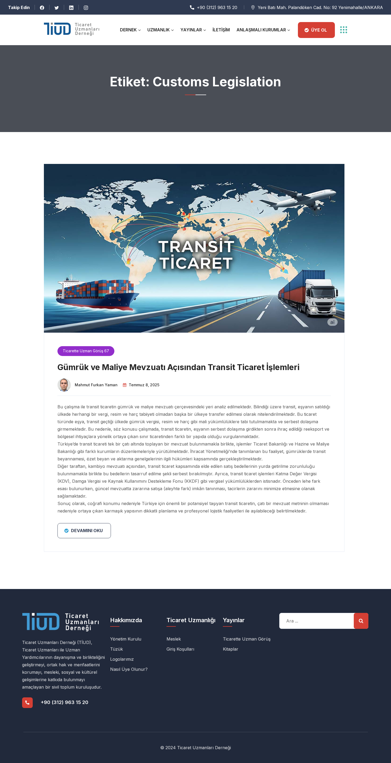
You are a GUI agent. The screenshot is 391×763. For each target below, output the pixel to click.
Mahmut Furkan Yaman (96, 385)
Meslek (174, 639)
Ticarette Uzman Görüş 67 (86, 351)
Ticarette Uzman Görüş (247, 639)
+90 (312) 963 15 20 (217, 7)
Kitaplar (230, 649)
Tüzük (116, 649)
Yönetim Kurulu (125, 639)
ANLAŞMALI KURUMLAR (261, 29)
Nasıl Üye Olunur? (129, 669)
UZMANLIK (158, 29)
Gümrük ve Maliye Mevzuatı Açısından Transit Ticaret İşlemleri (178, 367)
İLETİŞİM (221, 29)
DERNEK (128, 29)
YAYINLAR (191, 29)
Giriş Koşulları (180, 649)
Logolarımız (122, 659)
